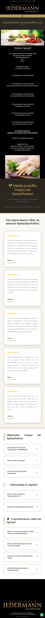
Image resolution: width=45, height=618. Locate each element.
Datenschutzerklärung (24, 616)
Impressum (18, 616)
